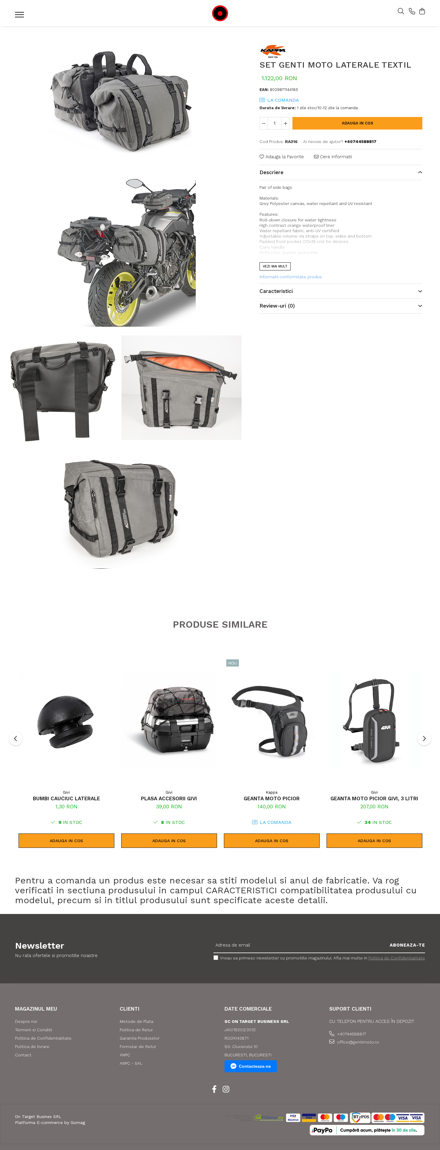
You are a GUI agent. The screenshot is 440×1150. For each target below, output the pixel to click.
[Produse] (20, 16)
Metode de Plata (136, 1021)
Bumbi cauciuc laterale (66, 798)
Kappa (271, 792)
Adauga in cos (357, 123)
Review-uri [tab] (277, 306)
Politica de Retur (136, 1029)
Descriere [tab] (271, 172)
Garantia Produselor (140, 1038)
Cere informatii (335, 157)
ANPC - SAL (131, 1063)
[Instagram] (226, 1089)
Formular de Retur (138, 1046)
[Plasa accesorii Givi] (169, 720)
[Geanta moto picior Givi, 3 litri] (374, 720)
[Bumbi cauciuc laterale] (66, 720)
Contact (23, 1054)
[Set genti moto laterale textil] (121, 101)
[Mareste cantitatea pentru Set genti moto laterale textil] (285, 123)
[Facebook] (214, 1089)
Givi (66, 792)
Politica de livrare (32, 1046)
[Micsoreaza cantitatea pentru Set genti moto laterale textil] (264, 123)
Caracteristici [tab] (276, 291)
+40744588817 (351, 1034)
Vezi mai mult (275, 266)
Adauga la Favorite (284, 157)
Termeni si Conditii (33, 1029)
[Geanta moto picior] (272, 720)
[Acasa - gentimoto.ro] (220, 13)
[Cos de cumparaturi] (422, 11)
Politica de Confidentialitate (396, 958)
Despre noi (26, 1021)
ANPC (125, 1054)
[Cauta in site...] (401, 11)
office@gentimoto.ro (357, 1042)
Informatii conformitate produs (291, 276)
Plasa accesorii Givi (169, 798)
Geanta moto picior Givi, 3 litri (374, 798)
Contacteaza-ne (255, 1066)
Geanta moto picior (272, 798)
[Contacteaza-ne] (412, 11)
